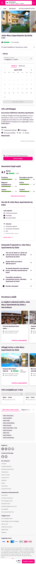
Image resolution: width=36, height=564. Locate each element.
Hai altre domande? (12, 286)
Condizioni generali (6, 466)
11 (9, 84)
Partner (3, 483)
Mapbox (24, 141)
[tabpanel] (18, 427)
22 (26, 88)
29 (26, 92)
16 (31, 84)
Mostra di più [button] (7, 237)
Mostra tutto (5, 135)
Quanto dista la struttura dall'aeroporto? (14, 262)
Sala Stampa (4, 486)
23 (31, 88)
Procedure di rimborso (7, 498)
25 (9, 92)
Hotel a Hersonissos (8, 415)
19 (13, 88)
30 (31, 92)
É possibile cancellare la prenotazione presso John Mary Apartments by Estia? (16, 279)
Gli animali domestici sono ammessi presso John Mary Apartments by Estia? (17, 270)
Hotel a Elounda (7, 425)
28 (22, 92)
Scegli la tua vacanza (6, 527)
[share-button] (27, 13)
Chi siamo (3, 463)
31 (5, 97)
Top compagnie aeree (7, 518)
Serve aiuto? (4, 495)
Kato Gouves (12, 8)
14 (22, 84)
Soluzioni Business (6, 488)
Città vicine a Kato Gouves (10, 409)
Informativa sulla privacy (7, 469)
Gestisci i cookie (5, 474)
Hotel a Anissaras (7, 430)
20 (18, 88)
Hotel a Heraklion (7, 418)
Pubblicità (3, 480)
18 (9, 88)
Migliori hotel (4, 529)
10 (5, 84)
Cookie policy (4, 472)
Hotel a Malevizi (7, 435)
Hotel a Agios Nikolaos (9, 423)
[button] (15, 22)
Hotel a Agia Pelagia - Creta (10, 427)
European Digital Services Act (9, 506)
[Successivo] (31, 70)
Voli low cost (4, 524)
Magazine (3, 532)
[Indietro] (4, 70)
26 (13, 92)
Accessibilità (4, 509)
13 (18, 84)
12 (13, 84)
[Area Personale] (34, 2)
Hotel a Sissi (6, 432)
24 (5, 92)
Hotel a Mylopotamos (8, 437)
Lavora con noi (5, 477)
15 (26, 84)
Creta (4, 8)
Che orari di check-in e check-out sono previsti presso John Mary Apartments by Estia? (16, 255)
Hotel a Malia (6, 420)
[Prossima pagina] (33, 409)
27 (18, 92)
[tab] (10, 409)
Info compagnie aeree (7, 501)
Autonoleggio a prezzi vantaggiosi (10, 521)
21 (22, 88)
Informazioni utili (5, 503)
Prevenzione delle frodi (7, 512)
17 (5, 88)
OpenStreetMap (30, 141)
